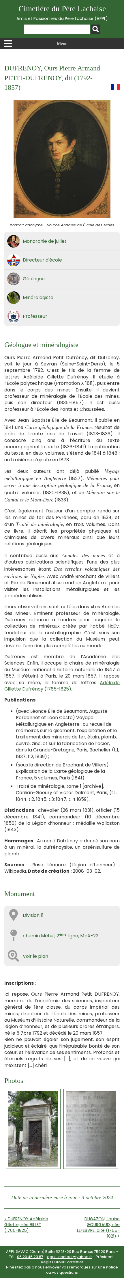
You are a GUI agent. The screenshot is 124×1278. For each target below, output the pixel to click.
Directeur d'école (42, 260)
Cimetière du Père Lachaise (62, 12)
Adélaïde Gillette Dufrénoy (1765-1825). (62, 685)
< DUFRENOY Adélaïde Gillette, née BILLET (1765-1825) (26, 1224)
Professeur (35, 316)
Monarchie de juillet (45, 241)
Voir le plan (35, 956)
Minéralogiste (38, 297)
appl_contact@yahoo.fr (69, 1256)
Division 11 (33, 915)
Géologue (34, 278)
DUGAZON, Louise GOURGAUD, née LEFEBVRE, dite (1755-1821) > (98, 1227)
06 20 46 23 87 (30, 1256)
